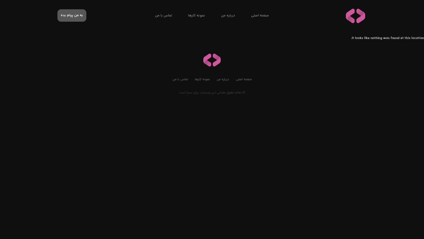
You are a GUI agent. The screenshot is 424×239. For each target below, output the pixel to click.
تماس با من (180, 79)
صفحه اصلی (244, 79)
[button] (71, 15)
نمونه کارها (202, 79)
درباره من (223, 79)
